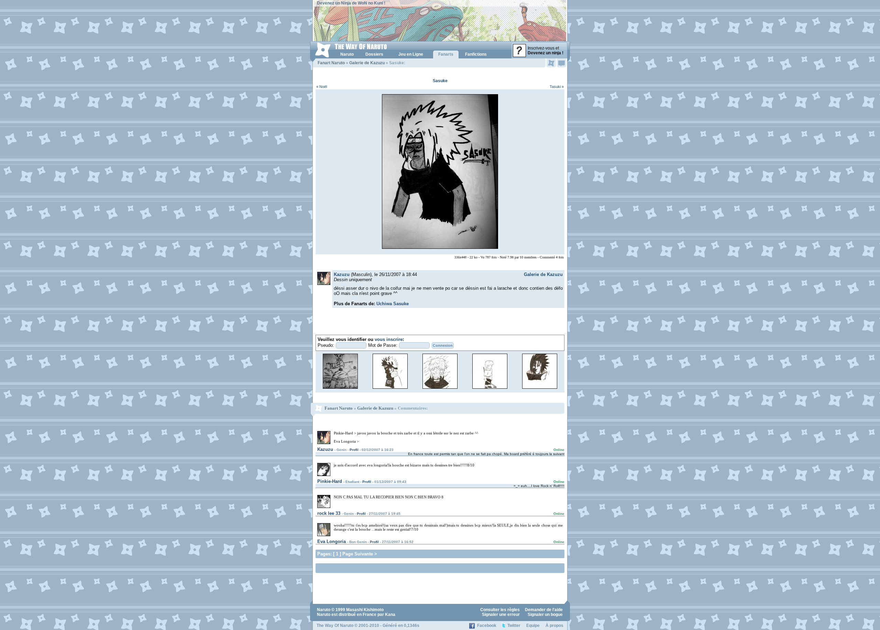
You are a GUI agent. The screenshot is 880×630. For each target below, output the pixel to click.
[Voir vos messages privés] (561, 62)
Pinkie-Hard (329, 481)
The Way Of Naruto (335, 625)
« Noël (321, 87)
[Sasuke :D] (539, 388)
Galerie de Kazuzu (367, 62)
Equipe (533, 625)
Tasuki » (557, 87)
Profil (354, 450)
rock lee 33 (328, 513)
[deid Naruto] (440, 388)
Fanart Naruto (331, 62)
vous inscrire (389, 339)
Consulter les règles (500, 609)
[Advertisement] (397, 567)
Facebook (486, 625)
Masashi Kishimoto (365, 609)
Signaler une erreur (501, 614)
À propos (554, 625)
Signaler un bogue (545, 614)
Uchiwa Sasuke (392, 303)
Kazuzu (342, 274)
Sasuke (440, 80)
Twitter (513, 625)
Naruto (323, 609)
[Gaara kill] (489, 388)
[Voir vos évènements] (551, 62)
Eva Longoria (331, 541)
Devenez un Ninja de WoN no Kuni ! (351, 3)
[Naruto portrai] (390, 388)
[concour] (340, 388)
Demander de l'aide (544, 609)
